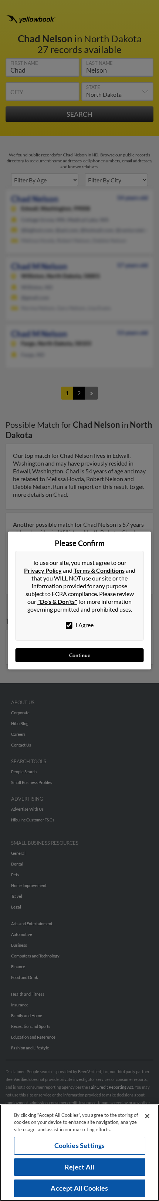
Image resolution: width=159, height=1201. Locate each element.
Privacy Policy (43, 570)
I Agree (84, 624)
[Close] (147, 1116)
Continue (79, 655)
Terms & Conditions (99, 570)
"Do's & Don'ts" (57, 601)
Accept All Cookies (79, 1188)
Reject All (80, 1167)
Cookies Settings (79, 1145)
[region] (79, 1152)
